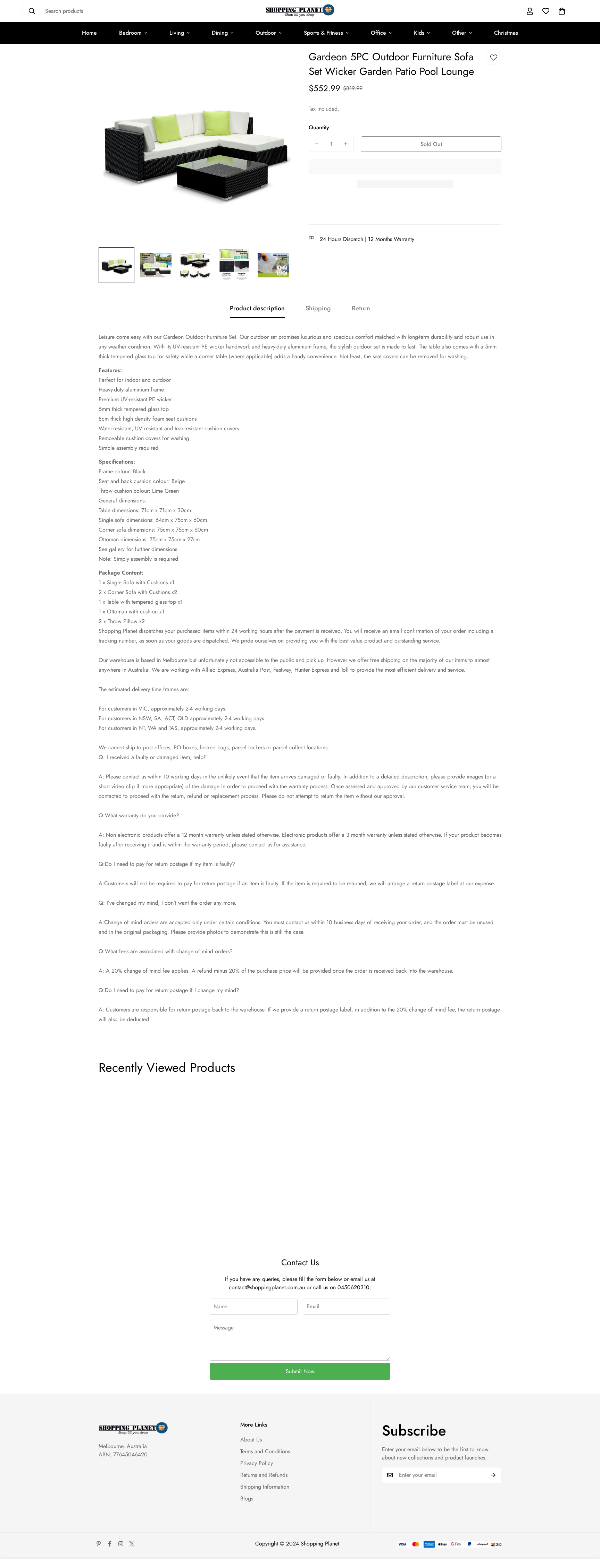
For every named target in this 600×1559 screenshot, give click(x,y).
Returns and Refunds (264, 1475)
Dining (220, 33)
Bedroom (130, 33)
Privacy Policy (256, 1463)
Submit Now (300, 1371)
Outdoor (266, 33)
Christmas (506, 33)
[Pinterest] (98, 1544)
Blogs (246, 1498)
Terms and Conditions (265, 1451)
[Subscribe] (493, 1475)
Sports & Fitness (323, 33)
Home (89, 33)
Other (459, 33)
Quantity (319, 127)
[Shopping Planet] (300, 11)
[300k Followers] (109, 1544)
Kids (419, 33)
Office (378, 33)
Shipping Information (264, 1487)
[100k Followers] (121, 1544)
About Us (251, 1440)
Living (176, 33)
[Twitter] (132, 1544)
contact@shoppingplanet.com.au (267, 1287)
